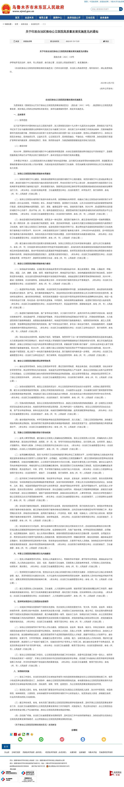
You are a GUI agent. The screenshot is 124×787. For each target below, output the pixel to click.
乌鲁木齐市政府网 (117, 1)
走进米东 (29, 17)
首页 (17, 17)
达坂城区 (82, 752)
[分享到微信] (24, 734)
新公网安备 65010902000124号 (59, 766)
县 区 (6, 746)
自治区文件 (35, 24)
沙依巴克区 (16, 752)
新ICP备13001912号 (38, 766)
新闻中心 (57, 17)
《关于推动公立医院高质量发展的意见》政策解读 (35, 725)
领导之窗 (43, 17)
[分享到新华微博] (11, 734)
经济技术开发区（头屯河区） (56, 752)
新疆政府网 (104, 1)
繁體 (86, 1)
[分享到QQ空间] (32, 734)
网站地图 (13, 769)
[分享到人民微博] (15, 734)
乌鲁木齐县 (92, 752)
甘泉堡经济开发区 (106, 752)
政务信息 (24, 24)
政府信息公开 (74, 17)
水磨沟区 (73, 752)
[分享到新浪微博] (19, 734)
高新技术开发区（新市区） (33, 752)
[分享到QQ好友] (28, 734)
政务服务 (104, 17)
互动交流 (90, 17)
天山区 (6, 752)
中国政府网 (94, 1)
